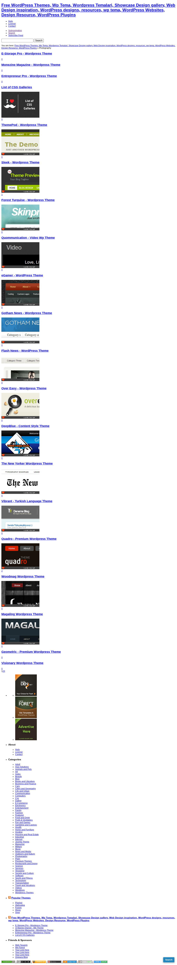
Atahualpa (20, 905)
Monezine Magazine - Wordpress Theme (30, 65)
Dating (18, 801)
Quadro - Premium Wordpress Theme (29, 539)
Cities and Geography (25, 788)
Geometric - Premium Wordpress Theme (31, 652)
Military (18, 846)
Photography (21, 856)
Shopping (19, 871)
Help (10, 21)
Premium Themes (23, 861)
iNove (18, 910)
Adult (17, 764)
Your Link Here (22, 950)
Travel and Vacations (25, 885)
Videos (18, 888)
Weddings (20, 890)
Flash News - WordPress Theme (25, 350)
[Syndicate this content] (9, 897)
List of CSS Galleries (16, 87)
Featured (19, 815)
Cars (17, 786)
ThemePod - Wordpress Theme (24, 125)
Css (17, 798)
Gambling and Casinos (26, 825)
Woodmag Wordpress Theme (22, 576)
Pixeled (18, 903)
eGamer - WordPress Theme (22, 275)
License (12, 23)
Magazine (20, 844)
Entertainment (21, 808)
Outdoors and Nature (25, 854)
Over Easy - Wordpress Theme (23, 388)
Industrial (19, 837)
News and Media (23, 851)
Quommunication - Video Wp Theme (28, 237)
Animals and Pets (23, 769)
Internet (18, 839)
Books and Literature (25, 781)
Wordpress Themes (24, 892)
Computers (20, 796)
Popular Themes (21, 897)
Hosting (18, 832)
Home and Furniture (24, 830)
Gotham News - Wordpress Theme (26, 313)
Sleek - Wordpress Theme (20, 162)
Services (19, 868)
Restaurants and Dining (26, 863)
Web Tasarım (21, 945)
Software (19, 875)
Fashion (19, 813)
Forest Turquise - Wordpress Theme (28, 200)
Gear (17, 912)
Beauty (18, 776)
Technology (20, 880)
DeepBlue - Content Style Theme (25, 426)
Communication (22, 793)
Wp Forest (20, 947)
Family (18, 810)
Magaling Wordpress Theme (22, 614)
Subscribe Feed (15, 35)
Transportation (22, 883)
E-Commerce (21, 803)
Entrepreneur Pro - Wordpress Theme (29, 76)
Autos (18, 774)
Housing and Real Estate (27, 834)
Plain (17, 859)
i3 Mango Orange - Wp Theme (29, 928)
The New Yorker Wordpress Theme (27, 463)
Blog (17, 779)
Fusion (18, 907)
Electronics (20, 805)
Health (18, 827)
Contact (12, 26)
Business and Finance (25, 784)
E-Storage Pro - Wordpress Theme (26, 53)
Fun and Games (22, 822)
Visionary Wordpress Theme (22, 663)
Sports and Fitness (24, 878)
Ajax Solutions (22, 767)
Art (16, 771)
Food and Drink (22, 817)
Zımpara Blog (21, 957)
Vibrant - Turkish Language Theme (26, 501)
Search (11, 33)
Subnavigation (15, 30)
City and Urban (22, 791)
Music (18, 849)
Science (19, 866)
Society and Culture (24, 873)
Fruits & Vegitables (24, 820)
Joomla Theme (22, 842)
